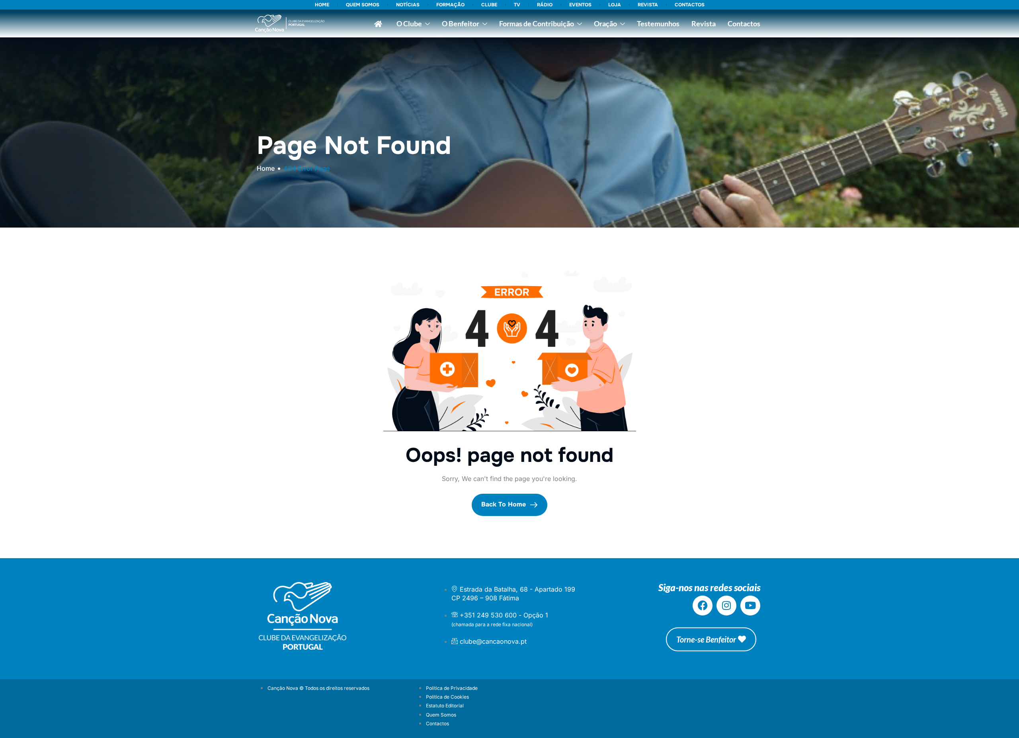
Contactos (744, 23)
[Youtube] (750, 605)
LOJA (614, 5)
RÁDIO (544, 5)
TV (517, 5)
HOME (322, 5)
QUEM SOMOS (362, 5)
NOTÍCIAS (408, 5)
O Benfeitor (460, 23)
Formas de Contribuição (536, 23)
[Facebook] (703, 605)
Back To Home (504, 504)
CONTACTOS (690, 5)
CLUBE (489, 5)
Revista (703, 23)
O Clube (409, 23)
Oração (605, 23)
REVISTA (648, 5)
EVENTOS (580, 5)
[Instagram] (726, 605)
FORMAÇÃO (450, 5)
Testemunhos (658, 23)
